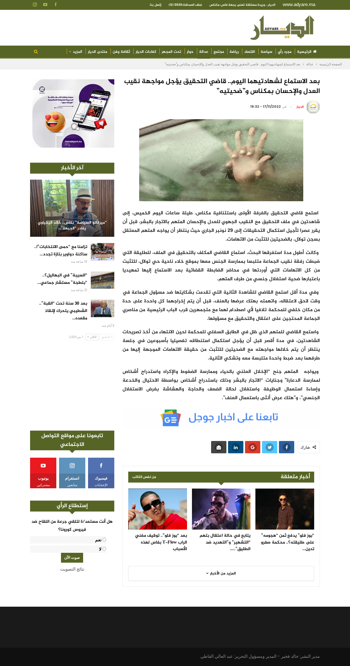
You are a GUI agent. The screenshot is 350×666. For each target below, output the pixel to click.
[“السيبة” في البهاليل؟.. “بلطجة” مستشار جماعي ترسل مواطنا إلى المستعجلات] (102, 280)
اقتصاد (249, 52)
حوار (190, 52)
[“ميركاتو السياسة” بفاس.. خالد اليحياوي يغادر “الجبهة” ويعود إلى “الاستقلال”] (72, 208)
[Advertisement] (72, 385)
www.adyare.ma (299, 4)
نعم (98, 539)
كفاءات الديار (146, 52)
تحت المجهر (171, 52)
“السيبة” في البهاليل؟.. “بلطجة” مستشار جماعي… (62, 279)
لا (100, 549)
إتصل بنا (155, 5)
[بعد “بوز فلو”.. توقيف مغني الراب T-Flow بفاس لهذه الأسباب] (157, 509)
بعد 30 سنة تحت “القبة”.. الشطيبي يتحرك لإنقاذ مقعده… (63, 311)
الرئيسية (304, 52)
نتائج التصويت (72, 569)
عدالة (203, 52)
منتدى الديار (97, 52)
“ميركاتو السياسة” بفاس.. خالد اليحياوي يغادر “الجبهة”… (72, 225)
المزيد (77, 52)
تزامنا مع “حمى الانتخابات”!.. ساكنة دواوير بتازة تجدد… (60, 250)
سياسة (266, 52)
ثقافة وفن (121, 52)
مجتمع (219, 52)
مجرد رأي (284, 52)
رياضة (234, 52)
